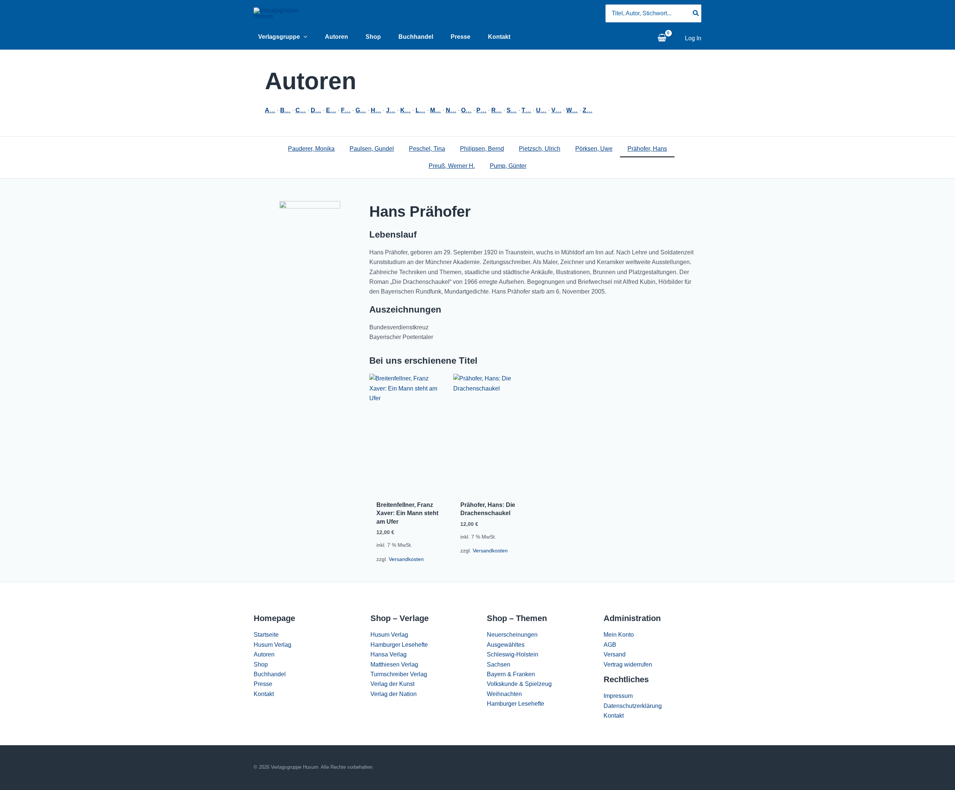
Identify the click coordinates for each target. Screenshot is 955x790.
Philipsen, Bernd (482, 148)
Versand (615, 654)
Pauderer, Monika (311, 148)
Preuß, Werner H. (452, 166)
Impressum (618, 696)
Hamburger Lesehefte (399, 645)
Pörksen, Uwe (594, 148)
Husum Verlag (272, 645)
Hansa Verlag (388, 654)
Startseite (266, 634)
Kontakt (499, 37)
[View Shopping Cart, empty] (662, 38)
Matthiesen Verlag (394, 664)
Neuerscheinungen (512, 634)
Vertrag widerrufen (628, 664)
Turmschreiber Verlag (398, 674)
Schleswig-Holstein (512, 654)
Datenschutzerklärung (633, 706)
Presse (460, 37)
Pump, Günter (508, 166)
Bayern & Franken (511, 674)
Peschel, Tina (427, 148)
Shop (373, 37)
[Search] (696, 13)
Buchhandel (415, 37)
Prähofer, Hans (647, 148)
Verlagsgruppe (279, 37)
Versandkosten (406, 559)
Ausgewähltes (506, 645)
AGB (610, 645)
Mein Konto (619, 634)
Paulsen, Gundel (372, 148)
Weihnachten (504, 694)
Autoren (336, 37)
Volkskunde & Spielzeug (519, 684)
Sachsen (498, 664)
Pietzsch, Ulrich (539, 148)
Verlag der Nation (393, 694)
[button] (303, 37)
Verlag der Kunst (392, 684)
